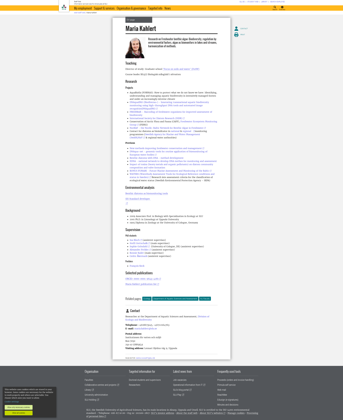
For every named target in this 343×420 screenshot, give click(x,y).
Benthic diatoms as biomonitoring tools (146, 193)
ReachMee (222, 394)
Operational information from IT (187, 384)
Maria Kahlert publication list (141, 284)
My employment (83, 8)
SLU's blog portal (181, 389)
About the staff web (186, 413)
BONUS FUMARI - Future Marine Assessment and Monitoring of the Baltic (169, 170)
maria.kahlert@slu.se (146, 328)
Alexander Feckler (139, 249)
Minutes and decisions (227, 404)
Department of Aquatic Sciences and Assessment (175, 298)
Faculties (89, 379)
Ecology (146, 298)
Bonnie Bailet (137, 253)
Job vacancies (180, 379)
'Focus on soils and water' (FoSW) (181, 69)
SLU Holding (90, 399)
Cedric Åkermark (138, 256)
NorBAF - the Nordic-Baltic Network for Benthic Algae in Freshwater (166, 128)
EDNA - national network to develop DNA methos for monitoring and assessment (173, 161)
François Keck (137, 266)
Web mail (221, 389)
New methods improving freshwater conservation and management (166, 148)
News (168, 8)
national (175, 131)
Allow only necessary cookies (18, 407)
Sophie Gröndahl (138, 246)
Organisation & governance (131, 8)
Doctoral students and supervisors (145, 379)
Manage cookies (236, 413)
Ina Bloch (135, 240)
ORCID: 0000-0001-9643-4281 (142, 278)
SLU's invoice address (162, 413)
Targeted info (155, 8)
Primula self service (226, 384)
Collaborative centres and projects (100, 384)
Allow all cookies (18, 413)
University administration (96, 394)
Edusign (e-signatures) (227, 399)
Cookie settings (12, 401)
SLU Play (177, 394)
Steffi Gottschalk (139, 243)
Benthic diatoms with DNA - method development (157, 158)
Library (88, 389)
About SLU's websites (211, 413)
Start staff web (79, 13)
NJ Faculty (205, 298)
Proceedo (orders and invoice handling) (235, 379)
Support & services (104, 8)
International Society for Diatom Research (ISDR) (156, 118)
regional (187, 131)
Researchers (134, 384)
